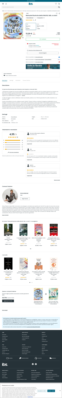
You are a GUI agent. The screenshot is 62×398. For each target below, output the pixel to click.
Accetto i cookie (51, 390)
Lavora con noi (34, 377)
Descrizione (4, 80)
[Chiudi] (60, 390)
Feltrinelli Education (49, 377)
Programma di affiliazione (36, 374)
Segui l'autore (25, 198)
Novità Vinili (44, 339)
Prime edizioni (24, 334)
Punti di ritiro (4, 372)
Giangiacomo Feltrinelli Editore (51, 374)
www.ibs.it (15, 322)
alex (31, 149)
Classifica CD (44, 336)
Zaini (43, 351)
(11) (17, 137)
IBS (30, 35)
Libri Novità (4, 334)
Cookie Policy (30, 396)
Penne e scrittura (45, 350)
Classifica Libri (5, 336)
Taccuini (43, 346)
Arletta (8, 238)
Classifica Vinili (45, 341)
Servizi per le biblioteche (35, 372)
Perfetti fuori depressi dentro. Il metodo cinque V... (23, 272)
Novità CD (43, 334)
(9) (22, 140)
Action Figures (24, 353)
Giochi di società (25, 350)
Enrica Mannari (30, 17)
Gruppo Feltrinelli (49, 372)
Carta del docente (20, 372)
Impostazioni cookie (42, 390)
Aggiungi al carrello (8, 301)
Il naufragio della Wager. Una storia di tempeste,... (23, 238)
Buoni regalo (4, 374)
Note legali (4, 310)
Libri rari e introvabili (25, 336)
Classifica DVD (5, 348)
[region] (31, 390)
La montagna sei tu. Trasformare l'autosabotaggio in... (8, 272)
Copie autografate (25, 338)
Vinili (43, 338)
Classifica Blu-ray (5, 350)
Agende (43, 348)
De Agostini (40, 17)
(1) (22, 142)
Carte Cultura (19, 374)
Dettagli (11, 80)
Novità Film (4, 346)
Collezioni (24, 339)
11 (33, 20)
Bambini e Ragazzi (5, 353)
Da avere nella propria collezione (37, 133)
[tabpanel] (8, 234)
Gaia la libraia (5, 377)
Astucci (43, 353)
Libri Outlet (4, 338)
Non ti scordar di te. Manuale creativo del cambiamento (53, 302)
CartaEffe (4, 376)
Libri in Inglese (4, 339)
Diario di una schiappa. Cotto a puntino (38, 238)
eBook (3, 341)
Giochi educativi (25, 348)
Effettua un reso (19, 376)
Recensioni (18, 80)
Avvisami (43, 39)
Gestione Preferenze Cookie (22, 379)
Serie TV (3, 351)
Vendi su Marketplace (35, 376)
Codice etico (33, 379)
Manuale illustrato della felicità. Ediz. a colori (38, 302)
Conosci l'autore (26, 80)
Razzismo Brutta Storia (50, 379)
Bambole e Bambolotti (26, 351)
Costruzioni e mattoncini (26, 346)
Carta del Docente (39, 57)
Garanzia (18, 377)
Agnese (31, 165)
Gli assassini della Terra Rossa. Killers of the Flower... (53, 238)
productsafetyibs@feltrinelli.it (33, 327)
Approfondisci (5, 215)
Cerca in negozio (43, 53)
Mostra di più (57, 180)
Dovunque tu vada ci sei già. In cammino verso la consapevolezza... (38, 272)
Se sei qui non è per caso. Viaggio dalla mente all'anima (54, 272)
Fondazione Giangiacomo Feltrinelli (52, 376)
